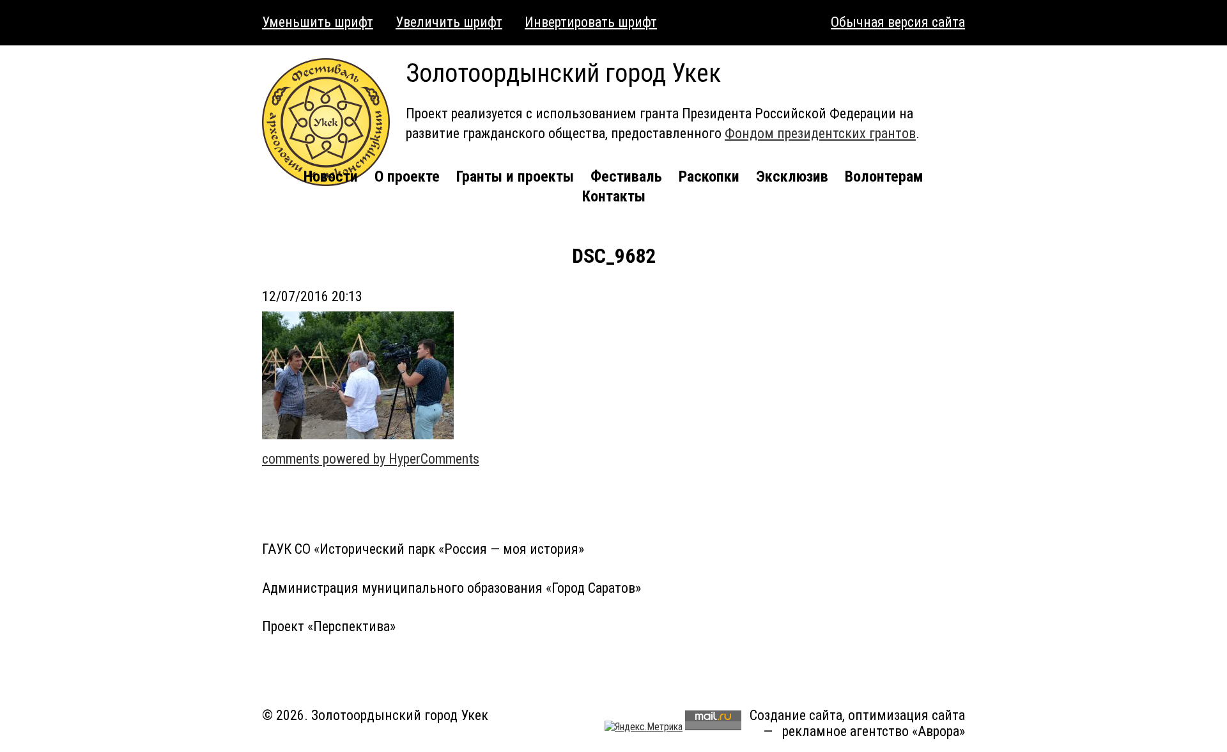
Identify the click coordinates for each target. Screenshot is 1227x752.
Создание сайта (796, 715)
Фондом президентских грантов (820, 133)
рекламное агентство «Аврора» (873, 731)
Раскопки (709, 176)
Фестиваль (626, 176)
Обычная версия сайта (898, 22)
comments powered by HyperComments (370, 459)
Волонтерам (884, 176)
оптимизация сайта (906, 715)
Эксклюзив (792, 176)
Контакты (613, 196)
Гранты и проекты (515, 176)
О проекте (407, 176)
